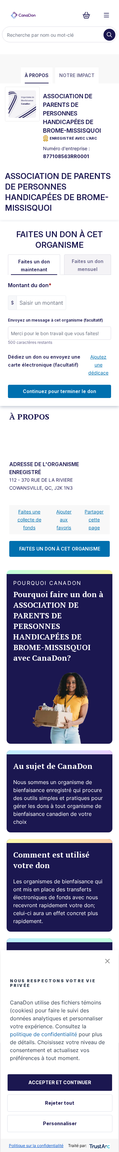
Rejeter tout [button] (59, 1103)
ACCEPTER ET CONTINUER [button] (59, 1082)
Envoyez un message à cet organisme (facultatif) (55, 320)
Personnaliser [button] (60, 1123)
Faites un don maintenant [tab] (34, 265)
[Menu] (106, 15)
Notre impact (77, 75)
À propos (37, 75)
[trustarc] (99, 1145)
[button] (107, 961)
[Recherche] (109, 35)
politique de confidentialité (43, 1034)
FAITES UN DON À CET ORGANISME (59, 549)
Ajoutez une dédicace (98, 365)
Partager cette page (94, 519)
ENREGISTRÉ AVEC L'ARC (73, 138)
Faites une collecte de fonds (29, 519)
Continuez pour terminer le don (59, 391)
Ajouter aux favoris (63, 519)
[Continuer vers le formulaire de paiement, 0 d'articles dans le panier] (88, 15)
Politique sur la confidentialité (36, 1145)
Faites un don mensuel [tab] (87, 265)
